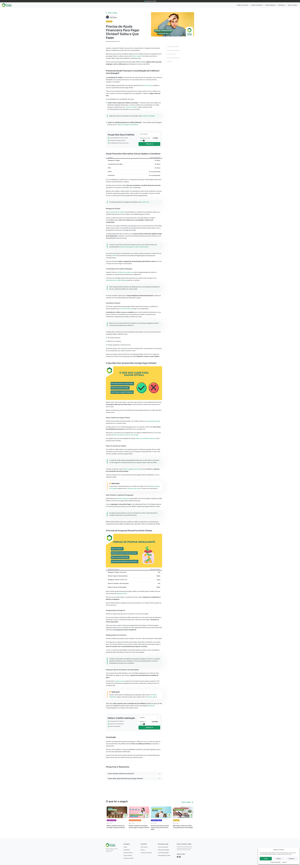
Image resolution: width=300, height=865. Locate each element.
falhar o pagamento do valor (132, 469)
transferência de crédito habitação (116, 280)
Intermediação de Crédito (164, 855)
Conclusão (169, 61)
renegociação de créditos (117, 212)
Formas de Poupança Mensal (173, 57)
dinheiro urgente (136, 56)
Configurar (292, 858)
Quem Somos (144, 847)
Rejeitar (278, 858)
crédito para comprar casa (126, 272)
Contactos (284, 862)
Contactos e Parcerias (146, 852)
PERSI (115, 255)
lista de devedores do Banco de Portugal (125, 435)
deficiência (151, 705)
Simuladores (127, 849)
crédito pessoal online (133, 488)
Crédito (125, 847)
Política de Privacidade (276, 862)
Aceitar (266, 858)
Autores (143, 849)
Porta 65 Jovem (151, 697)
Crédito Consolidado (148, 116)
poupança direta (122, 593)
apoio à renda (120, 681)
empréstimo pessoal (153, 421)
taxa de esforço (147, 85)
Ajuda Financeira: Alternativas (173, 50)
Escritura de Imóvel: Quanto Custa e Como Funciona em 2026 (160, 827)
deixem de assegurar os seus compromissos (134, 247)
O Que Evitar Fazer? (171, 54)
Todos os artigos (112, 13)
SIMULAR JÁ (149, 144)
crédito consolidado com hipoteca (127, 124)
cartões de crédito (131, 107)
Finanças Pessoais (128, 852)
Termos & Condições (163, 847)
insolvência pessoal (127, 308)
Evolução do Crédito (128, 858)
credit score (145, 202)
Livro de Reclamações (163, 852)
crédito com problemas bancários (146, 438)
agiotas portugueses (123, 498)
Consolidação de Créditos (172, 46)
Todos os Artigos (292, 5)
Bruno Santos (113, 17)
